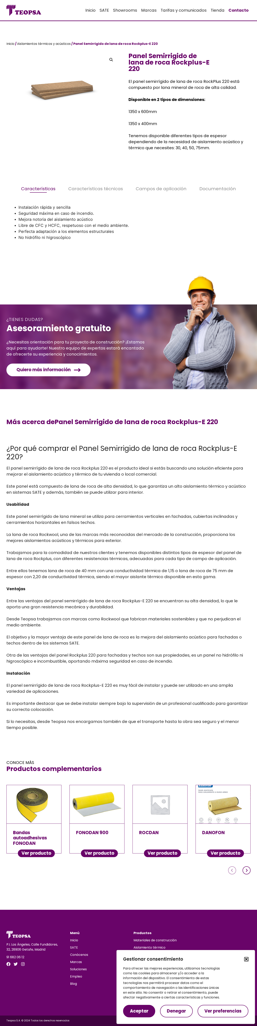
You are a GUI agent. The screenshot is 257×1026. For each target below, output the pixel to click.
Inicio (90, 10)
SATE (104, 10)
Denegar (176, 1011)
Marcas (149, 10)
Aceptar (139, 1011)
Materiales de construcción (155, 940)
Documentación (217, 188)
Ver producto (36, 853)
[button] (246, 959)
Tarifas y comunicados (184, 10)
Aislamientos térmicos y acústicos (44, 43)
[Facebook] (8, 964)
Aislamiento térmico (149, 947)
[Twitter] (16, 964)
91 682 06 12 (15, 957)
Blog (73, 983)
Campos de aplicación (161, 188)
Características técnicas (95, 188)
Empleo (76, 976)
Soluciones (78, 969)
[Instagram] (23, 964)
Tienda (217, 10)
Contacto (238, 10)
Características (38, 188)
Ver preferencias (223, 1011)
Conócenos (79, 954)
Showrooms (125, 10)
